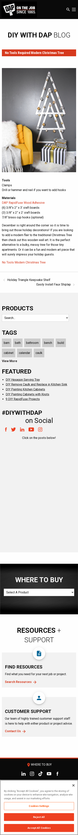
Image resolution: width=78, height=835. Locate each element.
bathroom (32, 343)
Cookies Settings (39, 806)
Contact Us (13, 731)
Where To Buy (39, 764)
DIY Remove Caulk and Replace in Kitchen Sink (36, 384)
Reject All (39, 817)
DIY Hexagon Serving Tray (23, 379)
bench (48, 343)
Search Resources (18, 682)
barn (6, 343)
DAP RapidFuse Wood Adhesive (23, 203)
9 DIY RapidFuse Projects (23, 399)
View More (9, 361)
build (61, 343)
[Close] (73, 785)
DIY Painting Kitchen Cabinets (25, 389)
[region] (39, 807)
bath (18, 343)
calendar (24, 353)
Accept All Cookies (38, 827)
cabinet (8, 353)
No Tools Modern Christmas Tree (24, 262)
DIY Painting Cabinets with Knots (27, 394)
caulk (39, 353)
